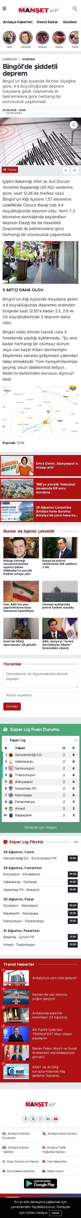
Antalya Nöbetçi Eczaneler (16, 1135)
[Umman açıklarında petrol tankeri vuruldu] (60, 591)
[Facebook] (25, 1119)
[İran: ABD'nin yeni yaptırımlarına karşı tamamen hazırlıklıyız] (21, 591)
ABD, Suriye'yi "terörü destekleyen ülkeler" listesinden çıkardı (58, 645)
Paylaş (12, 169)
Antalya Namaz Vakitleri (16, 1149)
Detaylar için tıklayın (40, 827)
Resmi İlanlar (47, 22)
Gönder (12, 706)
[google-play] (40, 1184)
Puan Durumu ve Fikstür (23, 1161)
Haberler (10, 59)
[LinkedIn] (48, 1119)
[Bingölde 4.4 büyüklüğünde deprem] (41, 262)
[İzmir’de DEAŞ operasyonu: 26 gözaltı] (21, 628)
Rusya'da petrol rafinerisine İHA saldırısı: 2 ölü (59, 564)
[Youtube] (55, 1119)
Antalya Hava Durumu (62, 1133)
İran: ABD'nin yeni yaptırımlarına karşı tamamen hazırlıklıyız (18, 608)
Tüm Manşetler (57, 1161)
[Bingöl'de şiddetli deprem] (40, 141)
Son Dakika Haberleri (21, 1171)
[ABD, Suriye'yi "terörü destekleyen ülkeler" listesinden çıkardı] (60, 628)
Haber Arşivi (55, 1171)
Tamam (55, 1213)
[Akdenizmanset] (38, 8)
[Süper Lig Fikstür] (76, 842)
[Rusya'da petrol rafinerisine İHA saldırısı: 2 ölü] (60, 547)
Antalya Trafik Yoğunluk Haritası (54, 1149)
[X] (33, 1119)
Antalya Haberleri (17, 22)
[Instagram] (40, 1119)
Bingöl (9, 199)
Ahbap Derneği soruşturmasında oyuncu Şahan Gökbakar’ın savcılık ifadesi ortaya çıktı (17, 567)
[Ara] (74, 8)
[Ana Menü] (4, 8)
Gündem (70, 22)
